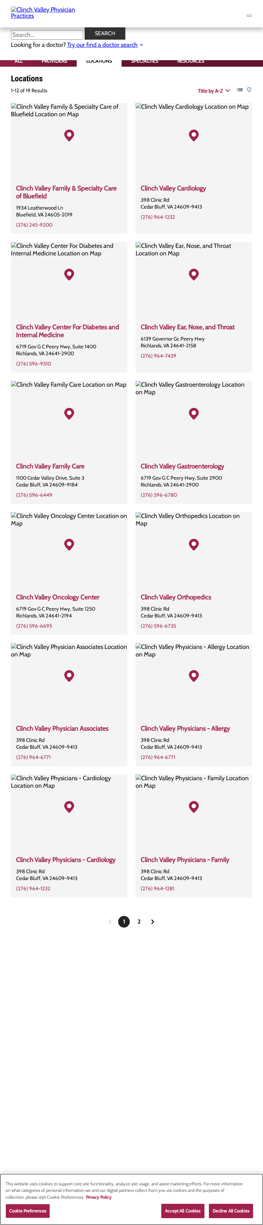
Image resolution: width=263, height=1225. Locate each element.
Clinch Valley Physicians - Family (185, 860)
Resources (190, 61)
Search (105, 33)
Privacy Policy (99, 1197)
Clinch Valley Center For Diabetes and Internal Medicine (67, 331)
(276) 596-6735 (158, 626)
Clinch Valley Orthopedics (176, 597)
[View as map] (249, 90)
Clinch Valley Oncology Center (57, 597)
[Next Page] (153, 922)
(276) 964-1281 (157, 889)
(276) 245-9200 (34, 225)
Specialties (144, 61)
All (19, 61)
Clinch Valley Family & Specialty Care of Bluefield (66, 192)
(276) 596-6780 (159, 495)
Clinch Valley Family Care (50, 466)
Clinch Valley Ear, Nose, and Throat (188, 327)
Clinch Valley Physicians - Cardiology (66, 860)
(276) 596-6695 (34, 626)
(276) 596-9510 (33, 364)
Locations (99, 61)
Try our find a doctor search (102, 45)
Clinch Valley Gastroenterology (182, 466)
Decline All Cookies (231, 1210)
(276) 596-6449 (34, 495)
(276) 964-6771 (33, 757)
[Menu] (249, 16)
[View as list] (240, 90)
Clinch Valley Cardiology (173, 188)
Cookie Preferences (27, 1210)
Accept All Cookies (182, 1210)
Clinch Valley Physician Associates (62, 728)
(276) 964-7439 (158, 356)
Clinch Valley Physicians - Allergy (185, 728)
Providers (54, 61)
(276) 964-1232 (158, 217)
